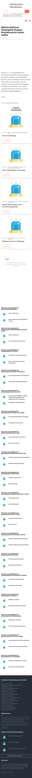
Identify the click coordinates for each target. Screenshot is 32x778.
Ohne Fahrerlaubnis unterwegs (13, 170)
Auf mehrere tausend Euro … (16, 422)
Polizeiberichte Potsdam (7, 702)
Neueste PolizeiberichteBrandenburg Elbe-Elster (11, 391)
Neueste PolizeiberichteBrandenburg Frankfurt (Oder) (12, 412)
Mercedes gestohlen (14, 443)
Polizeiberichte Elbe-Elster (7, 689)
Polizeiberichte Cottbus (6, 686)
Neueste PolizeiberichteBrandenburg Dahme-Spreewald (13, 371)
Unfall (27, 13)
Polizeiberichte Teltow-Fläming (8, 708)
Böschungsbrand (13, 483)
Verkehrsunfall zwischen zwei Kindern (19, 544)
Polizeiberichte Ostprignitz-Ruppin (9, 700)
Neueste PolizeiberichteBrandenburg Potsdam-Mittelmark (14, 574)
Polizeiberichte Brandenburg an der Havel (11, 685)
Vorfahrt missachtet (14, 504)
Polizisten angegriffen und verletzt (18, 660)
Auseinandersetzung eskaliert (16, 666)
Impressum (11, 772)
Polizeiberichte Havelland (7, 693)
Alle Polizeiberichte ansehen (15, 755)
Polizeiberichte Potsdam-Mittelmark (9, 703)
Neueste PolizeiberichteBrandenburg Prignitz (10, 595)
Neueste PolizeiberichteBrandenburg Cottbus (10, 350)
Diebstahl (15, 16)
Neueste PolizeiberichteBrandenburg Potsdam (10, 554)
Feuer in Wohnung (9, 136)
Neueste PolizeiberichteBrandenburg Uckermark (10, 656)
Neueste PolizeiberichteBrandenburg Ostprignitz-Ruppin (13, 534)
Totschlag (4, 721)
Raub (12, 13)
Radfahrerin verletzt (14, 599)
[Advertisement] (16, 56)
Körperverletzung (21, 13)
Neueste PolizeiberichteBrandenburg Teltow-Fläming (12, 635)
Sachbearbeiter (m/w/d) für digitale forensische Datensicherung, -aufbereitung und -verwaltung (18, 397)
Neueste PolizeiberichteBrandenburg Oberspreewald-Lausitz (15, 493)
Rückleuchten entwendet (15, 565)
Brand (8, 72)
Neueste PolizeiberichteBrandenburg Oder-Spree (10, 513)
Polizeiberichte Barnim (6, 683)
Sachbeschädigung (6, 16)
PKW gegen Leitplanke (15, 620)
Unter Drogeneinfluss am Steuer (17, 437)
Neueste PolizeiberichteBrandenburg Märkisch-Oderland (13, 452)
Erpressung (20, 16)
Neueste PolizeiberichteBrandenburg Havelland (10, 432)
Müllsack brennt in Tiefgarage (13, 241)
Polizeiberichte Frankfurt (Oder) (9, 691)
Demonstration (5, 724)
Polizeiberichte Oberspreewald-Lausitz (10, 697)
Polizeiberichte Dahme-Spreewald (9, 688)
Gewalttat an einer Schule (15, 518)
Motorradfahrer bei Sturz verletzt (17, 605)
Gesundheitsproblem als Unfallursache (19, 375)
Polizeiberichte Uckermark (7, 709)
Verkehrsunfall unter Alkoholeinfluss (18, 538)
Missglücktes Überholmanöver (17, 402)
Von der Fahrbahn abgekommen (17, 626)
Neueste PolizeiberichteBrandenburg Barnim (10, 308)
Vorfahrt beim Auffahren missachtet (18, 381)
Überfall (21, 721)
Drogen (12, 16)
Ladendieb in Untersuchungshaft (17, 355)
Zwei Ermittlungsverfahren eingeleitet (19, 416)
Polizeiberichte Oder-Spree (7, 699)
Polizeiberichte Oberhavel (7, 696)
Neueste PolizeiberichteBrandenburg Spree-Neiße (11, 615)
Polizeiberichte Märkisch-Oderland (9, 694)
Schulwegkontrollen (14, 498)
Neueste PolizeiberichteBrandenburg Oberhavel (10, 473)
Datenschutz (3, 772)
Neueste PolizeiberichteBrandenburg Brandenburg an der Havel (14, 330)
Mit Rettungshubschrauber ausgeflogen (19, 457)
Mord (10, 721)
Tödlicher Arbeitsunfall (15, 477)
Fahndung (16, 13)
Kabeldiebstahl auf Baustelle (16, 463)
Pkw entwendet (13, 524)
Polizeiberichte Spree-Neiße (8, 706)
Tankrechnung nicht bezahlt (16, 559)
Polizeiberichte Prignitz (6, 705)
